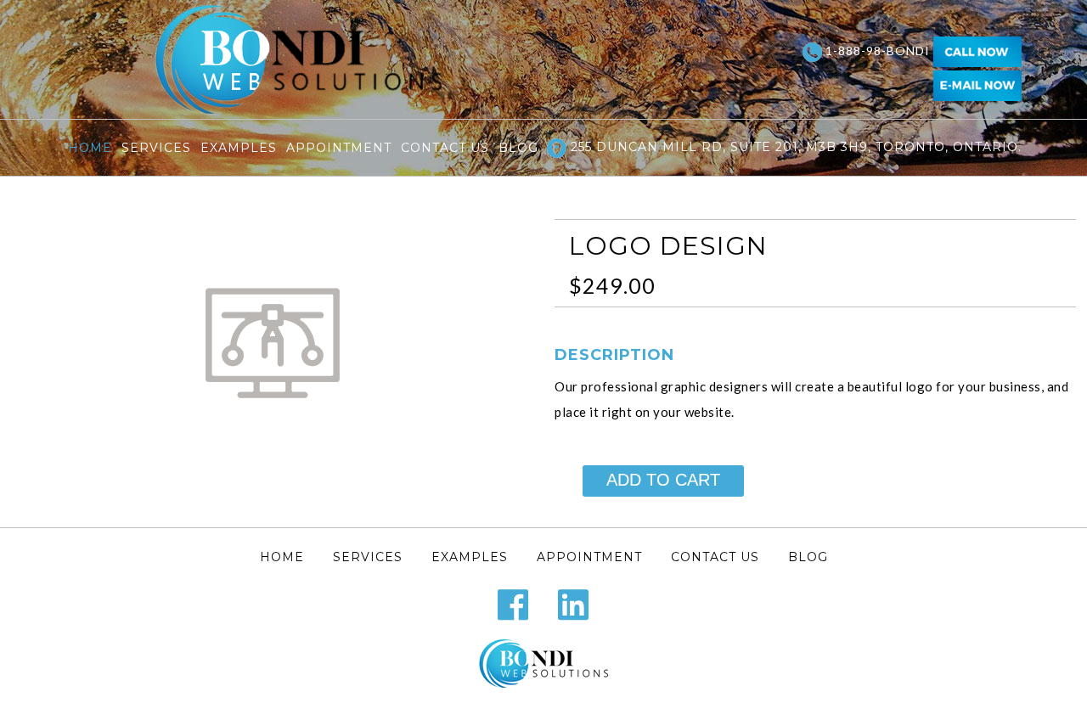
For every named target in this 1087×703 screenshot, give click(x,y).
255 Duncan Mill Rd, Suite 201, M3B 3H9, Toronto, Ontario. (794, 147)
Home (90, 147)
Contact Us (445, 147)
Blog (518, 147)
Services (156, 147)
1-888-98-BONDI (877, 50)
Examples (238, 147)
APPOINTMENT (338, 147)
